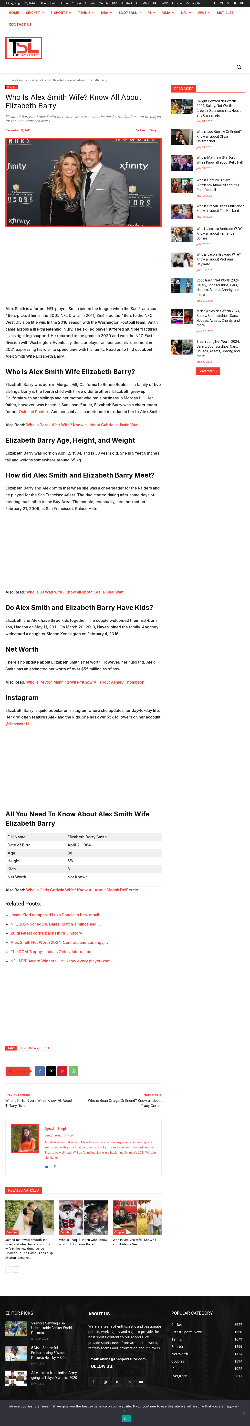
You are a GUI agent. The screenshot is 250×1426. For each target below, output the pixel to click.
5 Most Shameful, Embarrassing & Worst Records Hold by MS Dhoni (51, 1352)
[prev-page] (8, 1269)
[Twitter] (117, 1382)
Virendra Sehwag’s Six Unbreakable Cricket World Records (51, 1328)
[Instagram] (221, 3)
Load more (206, 371)
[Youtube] (242, 3)
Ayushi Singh (149, 130)
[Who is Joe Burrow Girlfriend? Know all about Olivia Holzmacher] (182, 137)
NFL (47, 1048)
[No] (243, 1413)
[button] (239, 67)
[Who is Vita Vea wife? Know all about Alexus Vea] (137, 1217)
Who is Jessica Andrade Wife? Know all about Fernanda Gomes (220, 233)
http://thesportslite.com (59, 1135)
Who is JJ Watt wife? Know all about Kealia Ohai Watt (75, 592)
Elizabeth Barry (30, 1048)
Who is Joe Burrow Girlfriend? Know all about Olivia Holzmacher (219, 136)
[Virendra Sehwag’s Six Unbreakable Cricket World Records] (16, 1328)
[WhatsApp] (73, 1071)
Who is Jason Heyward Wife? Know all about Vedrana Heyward (219, 259)
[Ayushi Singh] (25, 1147)
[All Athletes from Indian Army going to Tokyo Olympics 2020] (16, 1378)
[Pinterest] (62, 1071)
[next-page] (16, 1269)
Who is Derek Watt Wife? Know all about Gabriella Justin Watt (82, 424)
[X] (228, 3)
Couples (23, 80)
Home (9, 80)
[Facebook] (215, 3)
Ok (126, 1419)
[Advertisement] (83, 269)
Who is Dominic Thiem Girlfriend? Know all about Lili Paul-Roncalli (218, 185)
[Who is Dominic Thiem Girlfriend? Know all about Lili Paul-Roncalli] (182, 185)
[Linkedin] (46, 1165)
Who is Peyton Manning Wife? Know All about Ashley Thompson (85, 682)
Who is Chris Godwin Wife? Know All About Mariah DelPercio (82, 889)
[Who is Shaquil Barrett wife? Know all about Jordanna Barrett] (83, 1217)
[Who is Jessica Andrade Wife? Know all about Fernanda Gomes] (182, 234)
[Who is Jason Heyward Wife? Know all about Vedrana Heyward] (182, 260)
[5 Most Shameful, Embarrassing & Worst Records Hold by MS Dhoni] (16, 1353)
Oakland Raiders (34, 411)
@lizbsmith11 (17, 723)
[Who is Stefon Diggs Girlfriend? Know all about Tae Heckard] (182, 211)
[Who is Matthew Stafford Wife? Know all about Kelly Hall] (182, 163)
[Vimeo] (235, 3)
